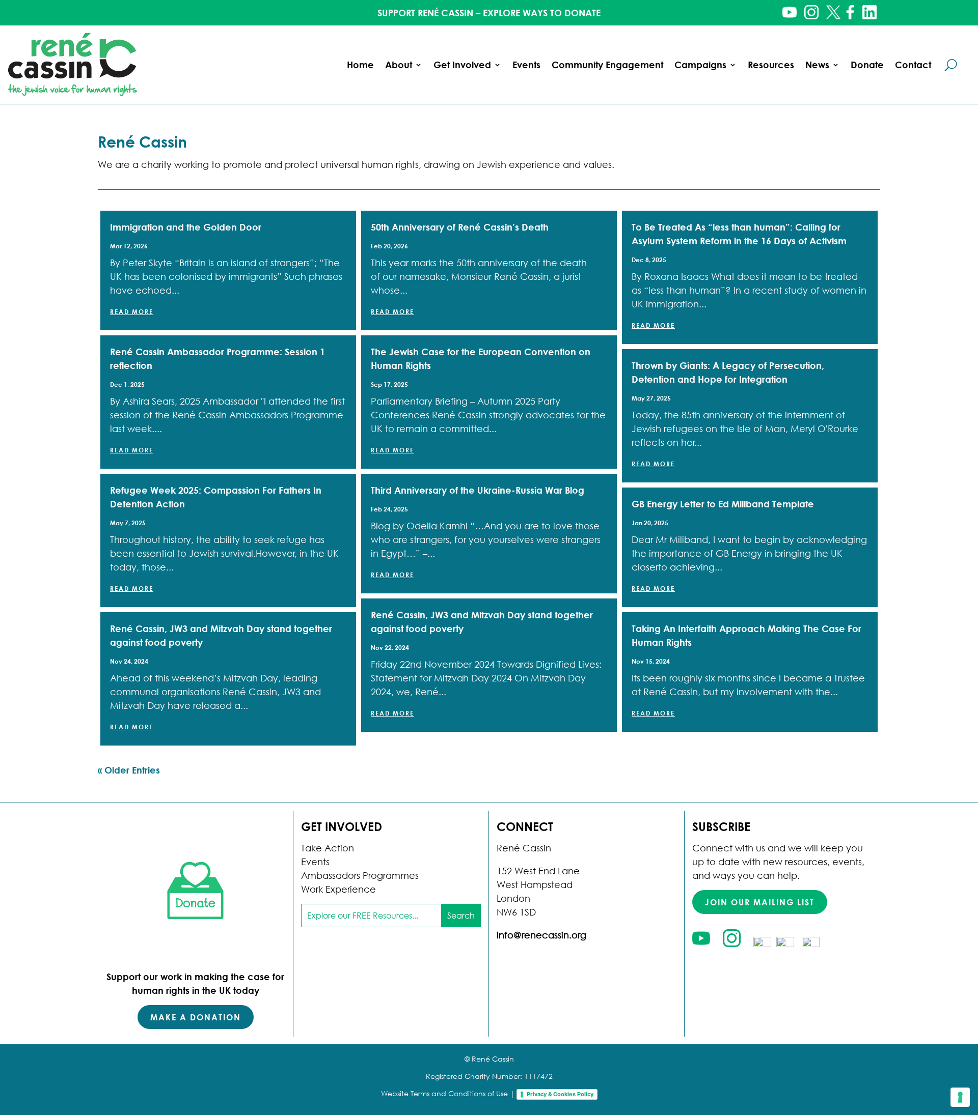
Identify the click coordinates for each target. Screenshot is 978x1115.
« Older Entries (129, 770)
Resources (771, 64)
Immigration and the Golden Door (185, 227)
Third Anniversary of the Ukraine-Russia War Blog (477, 490)
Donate (867, 64)
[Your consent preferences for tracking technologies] (960, 1097)
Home (360, 64)
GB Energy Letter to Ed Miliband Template (723, 503)
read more (131, 311)
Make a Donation (195, 1017)
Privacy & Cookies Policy (560, 1094)
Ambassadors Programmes (360, 875)
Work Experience (338, 889)
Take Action (327, 847)
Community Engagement (607, 64)
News (817, 64)
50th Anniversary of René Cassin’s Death (460, 227)
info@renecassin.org (541, 934)
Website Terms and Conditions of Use (444, 1093)
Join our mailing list (759, 902)
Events (526, 64)
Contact (913, 64)
